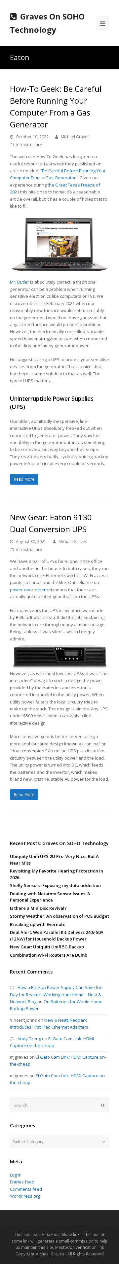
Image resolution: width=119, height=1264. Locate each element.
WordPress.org (25, 1196)
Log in (15, 1175)
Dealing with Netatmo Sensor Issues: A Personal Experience (50, 897)
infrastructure (29, 145)
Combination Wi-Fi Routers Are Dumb (48, 955)
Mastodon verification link (79, 1247)
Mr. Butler (19, 282)
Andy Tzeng (29, 1039)
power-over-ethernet (31, 590)
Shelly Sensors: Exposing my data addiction (55, 885)
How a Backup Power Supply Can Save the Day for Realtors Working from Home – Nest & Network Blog (56, 994)
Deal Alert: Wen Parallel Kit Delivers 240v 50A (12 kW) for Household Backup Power (56, 935)
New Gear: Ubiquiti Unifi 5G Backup (47, 947)
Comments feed (26, 1189)
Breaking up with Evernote (37, 924)
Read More (24, 479)
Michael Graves (75, 137)
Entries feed (22, 1182)
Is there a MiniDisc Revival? (38, 908)
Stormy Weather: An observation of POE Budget (59, 916)
